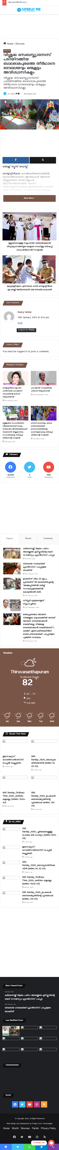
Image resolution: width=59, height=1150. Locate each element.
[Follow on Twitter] (16, 94)
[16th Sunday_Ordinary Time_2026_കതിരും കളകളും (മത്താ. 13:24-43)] (15, 783)
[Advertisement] (29, 26)
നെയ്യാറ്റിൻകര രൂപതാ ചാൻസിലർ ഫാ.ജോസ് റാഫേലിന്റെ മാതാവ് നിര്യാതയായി (12, 393)
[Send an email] (19, 94)
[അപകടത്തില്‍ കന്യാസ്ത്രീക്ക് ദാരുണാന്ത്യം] (48, 1053)
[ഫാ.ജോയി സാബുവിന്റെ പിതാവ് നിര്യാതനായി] (44, 378)
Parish (35, 1129)
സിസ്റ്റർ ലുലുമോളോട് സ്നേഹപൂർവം (33, 602)
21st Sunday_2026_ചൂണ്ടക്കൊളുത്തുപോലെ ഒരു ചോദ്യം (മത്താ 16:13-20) (39, 834)
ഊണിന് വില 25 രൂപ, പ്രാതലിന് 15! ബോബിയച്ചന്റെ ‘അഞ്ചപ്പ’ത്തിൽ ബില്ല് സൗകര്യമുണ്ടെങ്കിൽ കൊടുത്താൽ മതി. (38, 586)
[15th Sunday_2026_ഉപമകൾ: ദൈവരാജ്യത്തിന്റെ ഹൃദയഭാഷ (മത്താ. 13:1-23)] (43, 783)
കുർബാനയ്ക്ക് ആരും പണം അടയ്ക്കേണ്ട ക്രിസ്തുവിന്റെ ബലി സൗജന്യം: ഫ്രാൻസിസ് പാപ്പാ (39, 552)
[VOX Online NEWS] (29, 10)
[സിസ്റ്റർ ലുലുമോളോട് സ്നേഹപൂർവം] (12, 605)
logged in (22, 352)
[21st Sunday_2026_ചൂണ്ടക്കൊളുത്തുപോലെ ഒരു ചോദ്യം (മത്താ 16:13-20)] (11, 833)
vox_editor (11, 94)
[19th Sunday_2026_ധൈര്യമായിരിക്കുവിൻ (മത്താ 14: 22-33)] (43, 747)
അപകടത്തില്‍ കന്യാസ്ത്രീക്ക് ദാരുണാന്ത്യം (27, 2)
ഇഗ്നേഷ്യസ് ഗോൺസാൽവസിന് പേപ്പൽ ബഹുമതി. (13, 760)
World (15, 1129)
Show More (29, 198)
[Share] (16, 160)
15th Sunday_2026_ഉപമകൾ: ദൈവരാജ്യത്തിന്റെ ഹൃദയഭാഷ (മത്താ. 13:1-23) (43, 799)
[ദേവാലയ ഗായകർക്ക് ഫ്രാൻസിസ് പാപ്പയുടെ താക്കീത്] (12, 568)
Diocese (20, 44)
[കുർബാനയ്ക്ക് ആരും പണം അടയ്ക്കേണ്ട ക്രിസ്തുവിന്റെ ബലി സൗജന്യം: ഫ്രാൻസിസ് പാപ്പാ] (12, 553)
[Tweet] (43, 160)
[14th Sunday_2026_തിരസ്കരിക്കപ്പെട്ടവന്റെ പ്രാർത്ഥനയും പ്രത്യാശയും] (11, 1053)
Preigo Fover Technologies (42, 1124)
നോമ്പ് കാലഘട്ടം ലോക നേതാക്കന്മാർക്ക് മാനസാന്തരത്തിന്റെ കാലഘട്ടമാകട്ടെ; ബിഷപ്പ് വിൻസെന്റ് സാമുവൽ (42, 429)
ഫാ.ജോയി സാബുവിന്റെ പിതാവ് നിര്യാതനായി (41, 390)
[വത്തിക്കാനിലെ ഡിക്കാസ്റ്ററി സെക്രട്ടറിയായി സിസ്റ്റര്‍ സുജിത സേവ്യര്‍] (29, 1053)
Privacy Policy (48, 1129)
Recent (28, 539)
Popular (9, 539)
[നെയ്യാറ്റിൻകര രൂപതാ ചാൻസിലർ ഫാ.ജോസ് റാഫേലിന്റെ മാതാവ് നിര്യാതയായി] (15, 378)
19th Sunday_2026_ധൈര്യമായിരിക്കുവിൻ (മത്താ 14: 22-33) (43, 762)
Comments (48, 539)
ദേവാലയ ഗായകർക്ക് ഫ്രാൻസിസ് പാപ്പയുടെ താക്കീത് (34, 567)
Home (9, 44)
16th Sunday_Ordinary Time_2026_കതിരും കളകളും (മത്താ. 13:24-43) (14, 798)
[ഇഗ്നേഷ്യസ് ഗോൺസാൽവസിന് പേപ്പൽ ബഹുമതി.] (15, 747)
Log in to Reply (26, 330)
